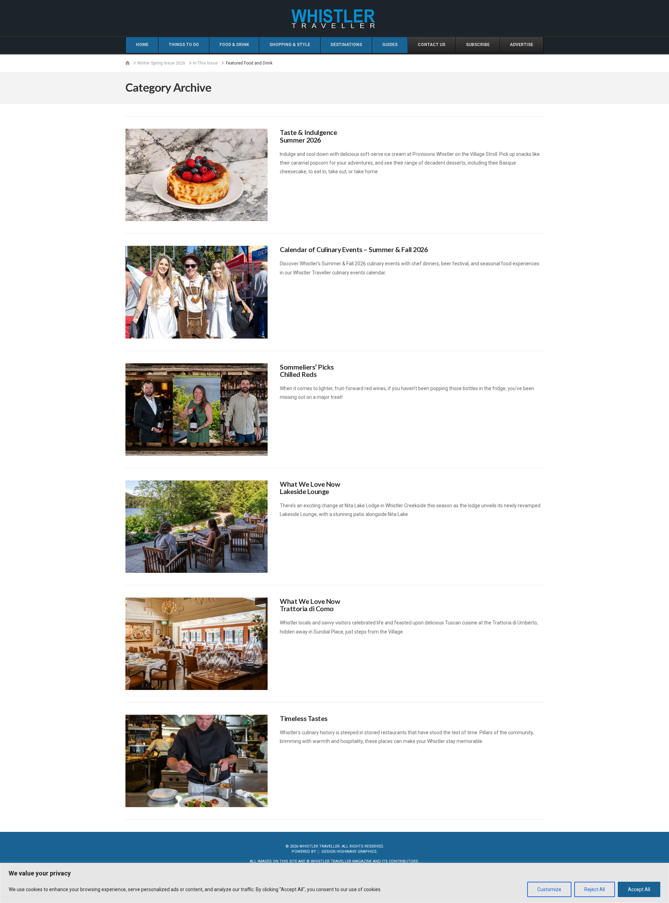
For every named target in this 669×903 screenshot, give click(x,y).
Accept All (639, 889)
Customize (549, 889)
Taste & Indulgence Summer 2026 (308, 136)
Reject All (594, 889)
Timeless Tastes (304, 718)
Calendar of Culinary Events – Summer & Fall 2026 (354, 249)
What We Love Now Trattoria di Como (310, 605)
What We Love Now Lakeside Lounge (310, 488)
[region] (334, 883)
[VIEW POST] (196, 175)
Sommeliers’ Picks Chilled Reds (307, 371)
